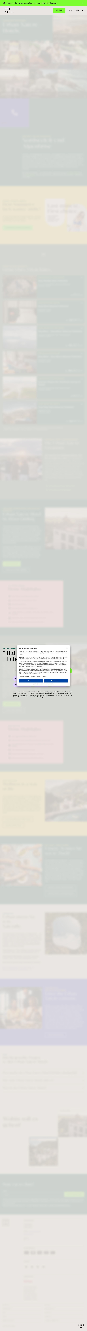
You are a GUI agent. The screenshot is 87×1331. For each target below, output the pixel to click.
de (69, 10)
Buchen (59, 10)
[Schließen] (82, 3)
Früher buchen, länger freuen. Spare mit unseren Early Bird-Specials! (31, 3)
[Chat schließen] (81, 1325)
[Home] (8, 10)
